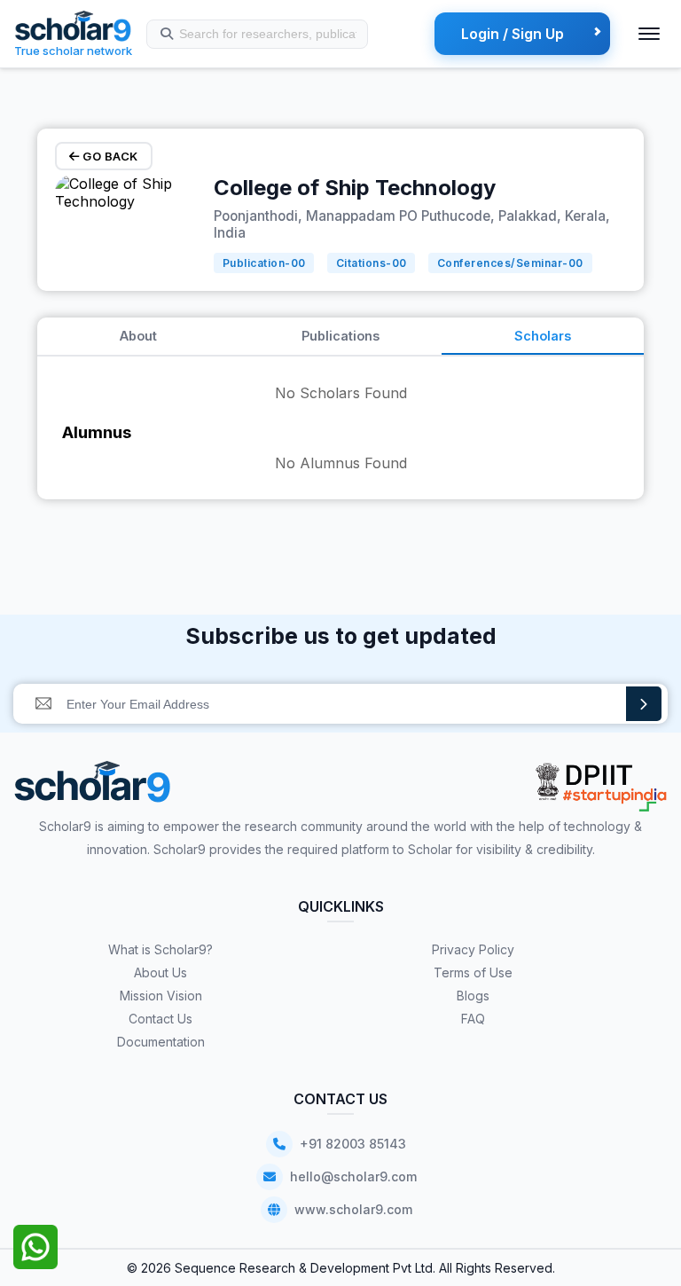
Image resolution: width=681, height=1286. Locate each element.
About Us (160, 972)
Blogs (473, 995)
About (138, 335)
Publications (340, 335)
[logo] (92, 788)
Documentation (161, 1041)
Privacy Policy (473, 949)
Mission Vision (161, 995)
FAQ (473, 1018)
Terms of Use (473, 972)
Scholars (542, 335)
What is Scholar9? (160, 949)
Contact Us (160, 1018)
